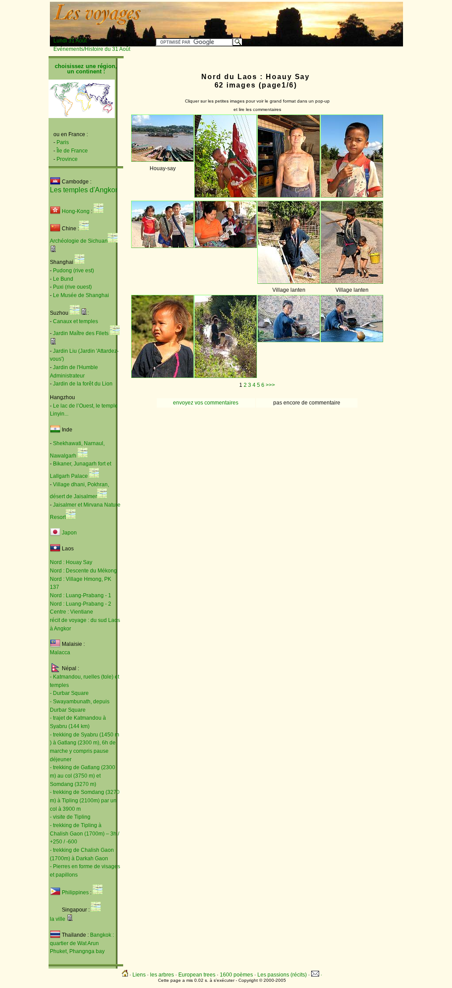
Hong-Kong (75, 211)
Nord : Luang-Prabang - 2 (80, 604)
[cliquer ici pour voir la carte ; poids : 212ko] (74, 313)
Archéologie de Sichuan (79, 241)
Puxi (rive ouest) (72, 287)
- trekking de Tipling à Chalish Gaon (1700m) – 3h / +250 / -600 (84, 833)
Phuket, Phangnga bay (77, 951)
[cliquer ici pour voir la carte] (98, 211)
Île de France (72, 151)
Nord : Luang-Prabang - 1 (80, 595)
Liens (139, 975)
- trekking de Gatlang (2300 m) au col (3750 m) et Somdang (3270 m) (82, 775)
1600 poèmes (236, 975)
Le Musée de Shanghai (81, 295)
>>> (270, 385)
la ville (57, 919)
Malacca (60, 652)
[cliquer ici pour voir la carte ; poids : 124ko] (94, 476)
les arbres (162, 975)
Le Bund (63, 279)
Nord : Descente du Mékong (83, 571)
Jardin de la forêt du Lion (83, 384)
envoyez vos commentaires (205, 403)
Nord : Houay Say (71, 562)
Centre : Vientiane (71, 612)
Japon (69, 533)
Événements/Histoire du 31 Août (91, 49)
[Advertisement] (293, 16)
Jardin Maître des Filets (81, 333)
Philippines (75, 892)
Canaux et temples (75, 321)
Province (67, 159)
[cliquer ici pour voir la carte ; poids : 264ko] (82, 456)
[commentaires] (53, 250)
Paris (62, 142)
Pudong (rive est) (73, 270)
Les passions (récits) (282, 975)
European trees (196, 975)
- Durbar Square (69, 693)
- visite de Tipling (70, 817)
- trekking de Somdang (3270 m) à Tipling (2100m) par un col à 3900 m (85, 800)
